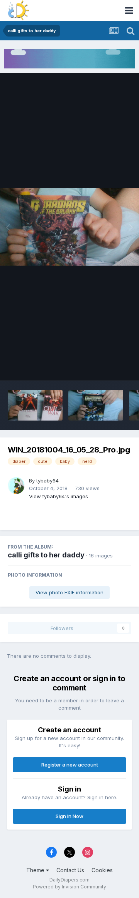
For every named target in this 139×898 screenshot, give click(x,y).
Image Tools (107, 367)
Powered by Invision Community (69, 887)
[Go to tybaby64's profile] (16, 485)
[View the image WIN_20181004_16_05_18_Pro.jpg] (95, 405)
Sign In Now (69, 816)
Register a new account (69, 765)
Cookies (102, 870)
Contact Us (70, 870)
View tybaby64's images (58, 496)
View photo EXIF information (69, 592)
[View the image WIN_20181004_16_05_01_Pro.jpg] (35, 405)
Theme (36, 870)
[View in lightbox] (69, 227)
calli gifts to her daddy (46, 555)
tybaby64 (47, 480)
